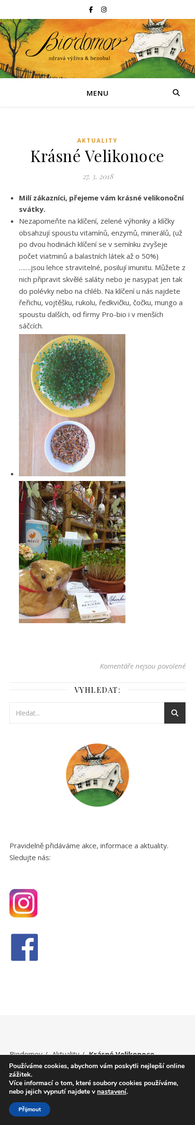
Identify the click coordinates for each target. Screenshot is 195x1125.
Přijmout (29, 1109)
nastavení (111, 1092)
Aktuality (97, 140)
